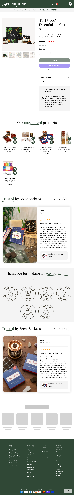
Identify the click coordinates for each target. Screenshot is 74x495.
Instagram (45, 455)
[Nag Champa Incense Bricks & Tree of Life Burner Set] (46, 137)
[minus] (41, 53)
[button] (54, 60)
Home (16, 10)
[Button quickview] (15, 138)
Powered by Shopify (47, 490)
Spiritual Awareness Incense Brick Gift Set (28, 148)
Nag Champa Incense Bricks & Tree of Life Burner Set (46, 149)
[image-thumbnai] (5, 55)
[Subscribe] (62, 456)
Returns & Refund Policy (14, 457)
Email (59, 456)
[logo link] (10, 293)
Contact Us (45, 452)
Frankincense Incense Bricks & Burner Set (9, 148)
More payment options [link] (55, 70)
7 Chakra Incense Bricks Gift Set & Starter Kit (9, 180)
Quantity (42, 49)
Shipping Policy (14, 453)
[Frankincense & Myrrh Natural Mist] (64, 137)
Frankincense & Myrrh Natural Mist (64, 148)
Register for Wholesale (30, 468)
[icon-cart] (66, 4)
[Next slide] (70, 199)
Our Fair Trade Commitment (31, 474)
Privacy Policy (13, 466)
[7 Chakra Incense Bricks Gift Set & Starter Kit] (9, 168)
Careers (29, 464)
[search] (53, 4)
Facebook (45, 458)
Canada (60, 4)
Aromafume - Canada (33, 490)
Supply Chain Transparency (13, 462)
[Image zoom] (18, 34)
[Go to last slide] (64, 199)
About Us (30, 450)
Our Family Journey (30, 454)
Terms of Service (14, 450)
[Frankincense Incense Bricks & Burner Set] (9, 137)
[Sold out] (69, 142)
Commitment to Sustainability (31, 460)
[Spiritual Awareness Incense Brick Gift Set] (28, 137)
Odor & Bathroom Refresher (28, 10)
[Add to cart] (15, 142)
